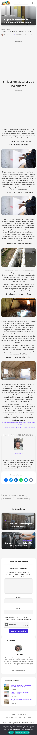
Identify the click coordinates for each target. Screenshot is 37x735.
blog (6, 15)
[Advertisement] (18, 61)
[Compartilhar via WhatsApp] (21, 480)
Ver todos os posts (18, 670)
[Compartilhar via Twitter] (11, 480)
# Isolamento (7, 498)
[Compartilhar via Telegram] (26, 480)
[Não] (35, 729)
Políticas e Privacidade (13, 717)
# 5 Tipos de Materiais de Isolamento (14, 495)
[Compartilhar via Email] (31, 480)
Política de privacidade (22, 732)
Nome (18, 597)
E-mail (18, 609)
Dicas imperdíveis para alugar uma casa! (21, 700)
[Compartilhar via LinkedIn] (16, 480)
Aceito (11, 732)
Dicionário (27, 717)
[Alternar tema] (32, 2)
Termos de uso (22, 715)
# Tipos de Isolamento (21, 498)
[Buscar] (27, 3)
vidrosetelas (9, 35)
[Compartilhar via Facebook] (6, 480)
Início (3, 29)
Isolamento (12, 15)
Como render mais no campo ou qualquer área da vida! (21, 686)
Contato (12, 715)
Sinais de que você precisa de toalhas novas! (20, 693)
